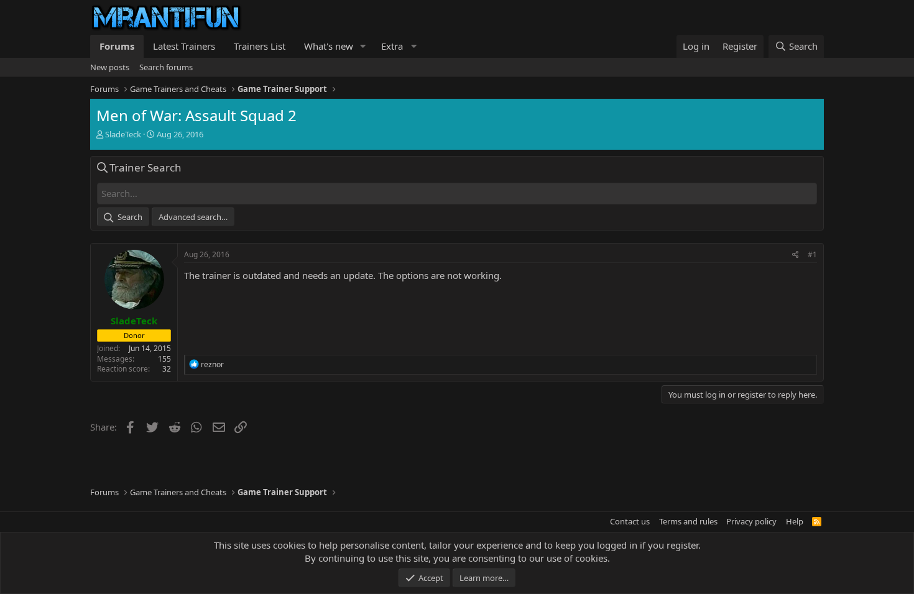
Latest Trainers (184, 46)
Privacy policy (751, 521)
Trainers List (259, 46)
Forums (116, 46)
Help (794, 521)
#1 (812, 254)
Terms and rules (688, 521)
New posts (109, 67)
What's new (328, 46)
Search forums (166, 67)
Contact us (630, 521)
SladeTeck (123, 134)
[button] (363, 46)
